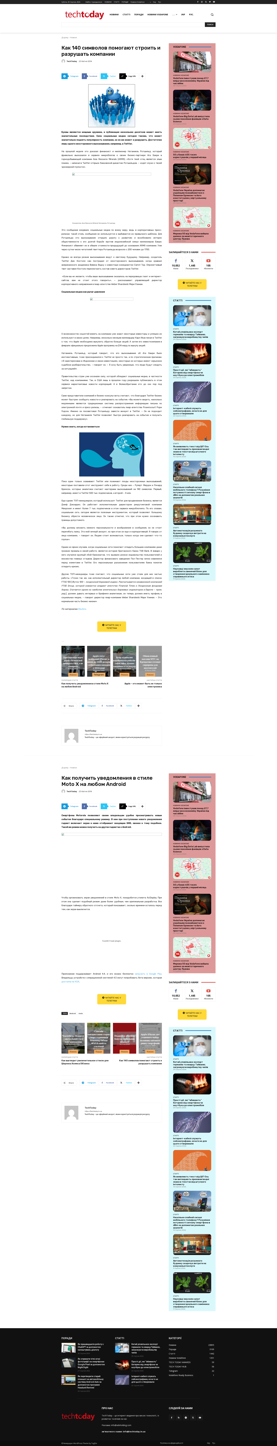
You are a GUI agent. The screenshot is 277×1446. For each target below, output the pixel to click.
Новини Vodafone (181, 75)
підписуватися (209, 259)
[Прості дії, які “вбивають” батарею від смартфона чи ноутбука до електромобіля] (192, 353)
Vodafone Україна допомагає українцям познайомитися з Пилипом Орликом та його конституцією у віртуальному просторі (189, 195)
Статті (176, 329)
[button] (212, 14)
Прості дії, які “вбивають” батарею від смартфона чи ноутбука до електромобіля (188, 373)
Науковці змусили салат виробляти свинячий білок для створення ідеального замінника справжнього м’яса (191, 573)
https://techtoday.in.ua (93, 734)
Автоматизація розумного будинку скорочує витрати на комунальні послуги (189, 533)
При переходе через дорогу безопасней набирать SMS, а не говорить (73, 662)
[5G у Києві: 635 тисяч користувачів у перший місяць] (192, 138)
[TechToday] (63, 61)
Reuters (82, 609)
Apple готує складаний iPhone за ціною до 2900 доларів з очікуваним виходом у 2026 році (98, 661)
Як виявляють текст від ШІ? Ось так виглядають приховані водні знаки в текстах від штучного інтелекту (191, 450)
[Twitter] (206, 2)
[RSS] (178, 1417)
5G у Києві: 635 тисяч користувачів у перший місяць (189, 156)
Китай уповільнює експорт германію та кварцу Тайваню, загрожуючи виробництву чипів (190, 334)
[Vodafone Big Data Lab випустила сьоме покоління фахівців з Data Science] (192, 100)
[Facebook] (198, 2)
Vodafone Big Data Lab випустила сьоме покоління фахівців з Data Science (191, 119)
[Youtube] (214, 2)
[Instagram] (202, 2)
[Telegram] (186, 1417)
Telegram (99, 674)
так (176, 259)
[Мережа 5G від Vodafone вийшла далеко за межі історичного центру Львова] (192, 217)
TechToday (72, 61)
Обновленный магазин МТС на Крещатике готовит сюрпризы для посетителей (150, 661)
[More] (142, 76)
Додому (64, 37)
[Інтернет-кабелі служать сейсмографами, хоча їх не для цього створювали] (192, 392)
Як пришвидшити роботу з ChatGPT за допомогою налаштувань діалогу (90, 1347)
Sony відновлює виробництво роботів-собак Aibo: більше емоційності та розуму (124, 662)
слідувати (192, 259)
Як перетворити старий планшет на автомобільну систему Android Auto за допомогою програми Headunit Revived (90, 1382)
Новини (73, 37)
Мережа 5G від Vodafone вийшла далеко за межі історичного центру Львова (191, 236)
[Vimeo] (210, 2)
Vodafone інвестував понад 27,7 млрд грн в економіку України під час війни (191, 81)
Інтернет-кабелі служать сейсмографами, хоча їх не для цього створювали (190, 411)
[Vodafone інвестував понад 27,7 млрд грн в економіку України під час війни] (192, 62)
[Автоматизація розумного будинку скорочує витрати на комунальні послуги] (192, 514)
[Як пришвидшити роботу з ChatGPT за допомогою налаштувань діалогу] (68, 1348)
